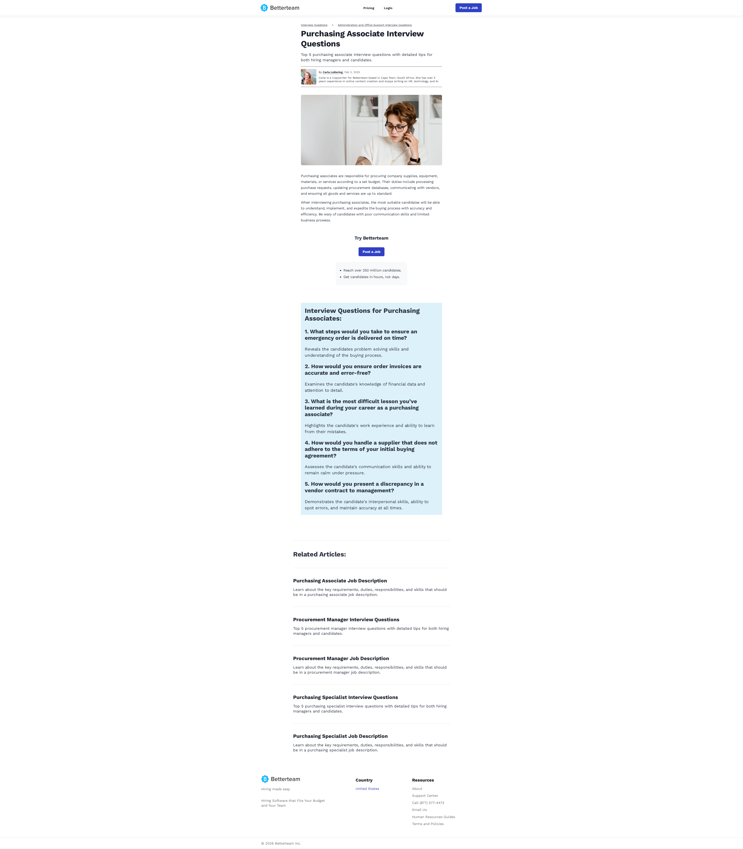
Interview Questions (314, 24)
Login (388, 8)
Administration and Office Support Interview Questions (375, 24)
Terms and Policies (428, 824)
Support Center (425, 796)
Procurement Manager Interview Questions (346, 619)
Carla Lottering (333, 72)
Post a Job (469, 8)
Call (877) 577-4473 (428, 803)
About (417, 789)
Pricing (368, 8)
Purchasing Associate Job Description (340, 581)
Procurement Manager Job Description (341, 658)
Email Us (419, 810)
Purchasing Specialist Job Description (340, 736)
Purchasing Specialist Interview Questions (345, 697)
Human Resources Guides (433, 817)
